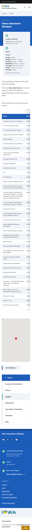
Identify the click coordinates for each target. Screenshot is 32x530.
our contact (15, 88)
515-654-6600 (10, 464)
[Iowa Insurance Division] (6, 6)
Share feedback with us (14, 474)
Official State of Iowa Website (9, 1)
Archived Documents (8, 503)
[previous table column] (24, 111)
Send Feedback (6, 521)
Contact (4, 485)
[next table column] (28, 111)
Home (5, 13)
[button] (16, 339)
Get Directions (10, 368)
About (11, 13)
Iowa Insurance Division (9, 8)
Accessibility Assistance (9, 497)
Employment (6, 491)
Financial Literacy (7, 494)
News (3, 488)
